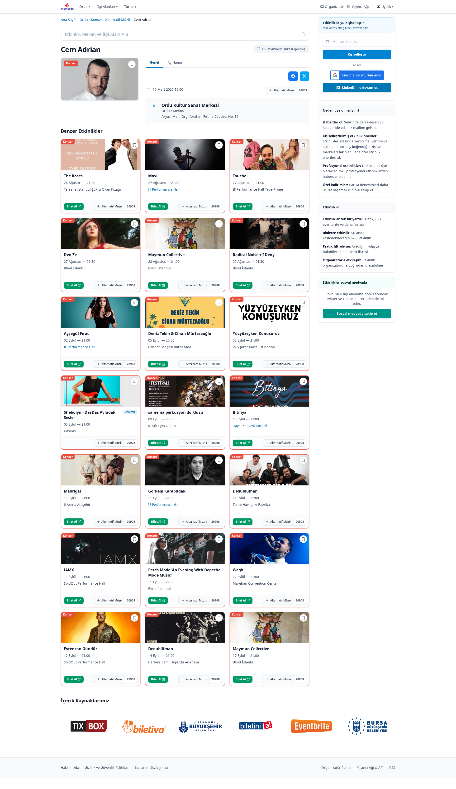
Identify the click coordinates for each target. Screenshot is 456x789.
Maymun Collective (166, 254)
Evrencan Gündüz (80, 648)
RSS (392, 767)
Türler (130, 6)
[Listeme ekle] (132, 64)
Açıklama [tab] (175, 62)
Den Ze (70, 254)
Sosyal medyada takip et (357, 313)
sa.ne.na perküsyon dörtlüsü (175, 412)
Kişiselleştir (357, 54)
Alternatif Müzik (118, 19)
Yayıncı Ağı (360, 6)
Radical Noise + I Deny (254, 254)
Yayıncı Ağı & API (370, 767)
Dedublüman (245, 491)
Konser (96, 19)
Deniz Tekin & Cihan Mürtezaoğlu (179, 333)
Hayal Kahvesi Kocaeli (250, 425)
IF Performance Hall (164, 189)
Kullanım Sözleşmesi (151, 767)
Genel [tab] (154, 62)
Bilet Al (72, 206)
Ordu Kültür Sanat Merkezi (190, 105)
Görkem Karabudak (166, 491)
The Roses (73, 175)
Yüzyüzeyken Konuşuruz (256, 333)
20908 (303, 90)
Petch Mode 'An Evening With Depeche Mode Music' (184, 572)
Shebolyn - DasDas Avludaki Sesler (90, 415)
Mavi (152, 175)
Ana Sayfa (68, 19)
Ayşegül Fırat (76, 333)
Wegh (238, 570)
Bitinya (240, 412)
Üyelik (387, 6)
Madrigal (72, 491)
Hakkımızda (70, 767)
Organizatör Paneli (336, 767)
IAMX (69, 570)
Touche (239, 175)
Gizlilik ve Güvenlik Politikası (107, 767)
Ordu (84, 6)
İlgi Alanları (107, 6)
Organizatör (334, 6)
